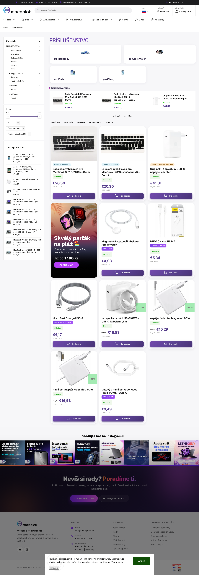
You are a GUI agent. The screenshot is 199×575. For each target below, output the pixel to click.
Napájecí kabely (17, 81)
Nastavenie (54, 568)
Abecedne (109, 122)
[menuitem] (10, 20)
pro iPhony (13, 94)
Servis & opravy (120, 548)
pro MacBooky (15, 50)
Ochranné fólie (17, 58)
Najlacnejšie (68, 122)
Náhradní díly (118, 544)
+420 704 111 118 (83, 538)
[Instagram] (27, 549)
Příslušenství (118, 540)
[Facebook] (20, 549)
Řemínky (14, 77)
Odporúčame (55, 122)
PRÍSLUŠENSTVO (13, 46)
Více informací (118, 562)
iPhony (115, 536)
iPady (115, 532)
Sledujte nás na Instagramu (103, 436)
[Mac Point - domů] (27, 523)
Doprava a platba (159, 536)
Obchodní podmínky (160, 527)
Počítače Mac (118, 527)
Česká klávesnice (16, 128)
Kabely (14, 61)
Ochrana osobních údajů (162, 532)
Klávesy (14, 65)
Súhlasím (141, 561)
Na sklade (13, 123)
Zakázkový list (157, 544)
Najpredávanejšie (95, 122)
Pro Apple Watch (16, 73)
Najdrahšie (81, 122)
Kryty (13, 69)
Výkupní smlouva (159, 540)
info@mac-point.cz (84, 530)
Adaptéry (15, 54)
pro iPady (13, 85)
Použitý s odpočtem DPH (19, 134)
